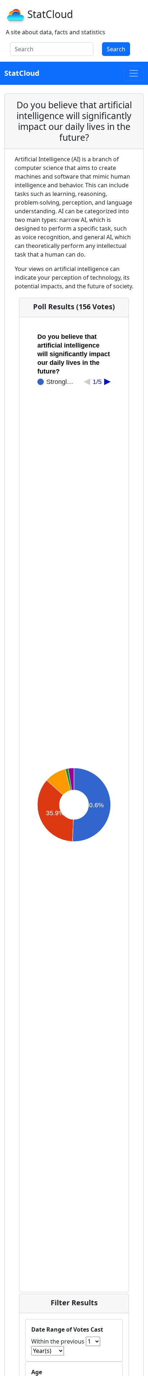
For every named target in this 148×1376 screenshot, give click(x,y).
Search (116, 49)
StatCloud (50, 14)
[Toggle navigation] (134, 73)
